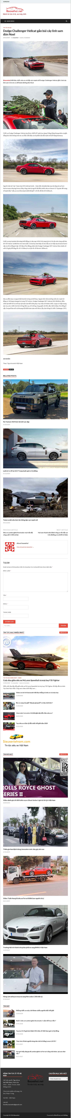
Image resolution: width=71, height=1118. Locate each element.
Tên (5, 595)
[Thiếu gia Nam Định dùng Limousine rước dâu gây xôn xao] (35, 847)
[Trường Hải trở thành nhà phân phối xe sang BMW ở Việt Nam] (35, 945)
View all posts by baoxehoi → (25, 547)
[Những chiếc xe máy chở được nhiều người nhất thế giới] (9, 1010)
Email (5, 604)
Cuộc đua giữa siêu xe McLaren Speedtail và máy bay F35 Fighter (31, 680)
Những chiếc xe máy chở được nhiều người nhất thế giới (35, 1010)
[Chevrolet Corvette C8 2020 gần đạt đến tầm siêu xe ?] (9, 713)
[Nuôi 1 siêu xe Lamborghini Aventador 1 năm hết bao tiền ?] (9, 1021)
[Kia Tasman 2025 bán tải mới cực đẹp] (35, 420)
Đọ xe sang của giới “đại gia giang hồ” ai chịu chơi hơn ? (34, 703)
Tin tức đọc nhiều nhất (10, 677)
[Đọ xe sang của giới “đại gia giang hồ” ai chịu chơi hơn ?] (9, 703)
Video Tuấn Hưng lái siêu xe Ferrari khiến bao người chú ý (23, 898)
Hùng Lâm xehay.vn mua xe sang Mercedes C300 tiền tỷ (22, 997)
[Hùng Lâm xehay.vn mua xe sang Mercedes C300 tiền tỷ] (35, 994)
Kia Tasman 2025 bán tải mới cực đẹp (16, 422)
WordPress (57, 1115)
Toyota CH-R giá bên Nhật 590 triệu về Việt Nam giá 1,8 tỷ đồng (37, 1031)
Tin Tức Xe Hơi (7, 27)
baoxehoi (15, 37)
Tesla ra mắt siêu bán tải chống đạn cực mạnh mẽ (20, 520)
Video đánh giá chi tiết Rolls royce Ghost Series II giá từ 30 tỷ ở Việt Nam (29, 800)
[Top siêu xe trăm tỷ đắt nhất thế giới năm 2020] (9, 723)
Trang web (7, 612)
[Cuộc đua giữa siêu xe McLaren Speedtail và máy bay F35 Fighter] (35, 637)
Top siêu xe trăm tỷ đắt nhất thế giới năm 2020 (32, 723)
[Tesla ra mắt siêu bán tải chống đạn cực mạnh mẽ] (35, 518)
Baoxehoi (16, 1115)
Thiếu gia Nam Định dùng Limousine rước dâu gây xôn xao (23, 849)
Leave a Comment (25, 37)
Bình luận (7, 571)
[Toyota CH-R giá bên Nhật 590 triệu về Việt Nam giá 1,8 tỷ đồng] (9, 1031)
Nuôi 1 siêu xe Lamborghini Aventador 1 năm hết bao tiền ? (36, 1021)
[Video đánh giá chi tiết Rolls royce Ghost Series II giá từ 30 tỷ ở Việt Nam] (35, 798)
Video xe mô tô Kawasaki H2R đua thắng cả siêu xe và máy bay (37, 692)
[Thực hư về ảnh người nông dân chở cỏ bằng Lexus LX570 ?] (9, 1041)
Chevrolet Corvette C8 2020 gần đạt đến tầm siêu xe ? (34, 713)
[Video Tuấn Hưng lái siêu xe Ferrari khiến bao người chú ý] (35, 896)
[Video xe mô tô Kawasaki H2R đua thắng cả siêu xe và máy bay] (9, 693)
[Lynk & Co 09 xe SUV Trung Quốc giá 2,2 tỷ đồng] (35, 469)
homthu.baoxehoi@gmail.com (12, 1104)
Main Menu (10, 21)
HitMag (65, 1115)
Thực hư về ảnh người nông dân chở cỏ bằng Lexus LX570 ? (36, 1041)
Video (19, 677)
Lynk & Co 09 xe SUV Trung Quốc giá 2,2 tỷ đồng (20, 471)
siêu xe (11, 369)
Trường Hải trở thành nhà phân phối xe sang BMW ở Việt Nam (25, 947)
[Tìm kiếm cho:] (35, 626)
